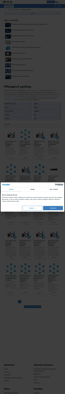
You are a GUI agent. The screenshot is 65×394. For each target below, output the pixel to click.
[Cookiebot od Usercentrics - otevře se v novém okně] (56, 185)
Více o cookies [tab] (54, 189)
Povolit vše (53, 208)
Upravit (31, 208)
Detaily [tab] (32, 189)
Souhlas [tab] (11, 189)
